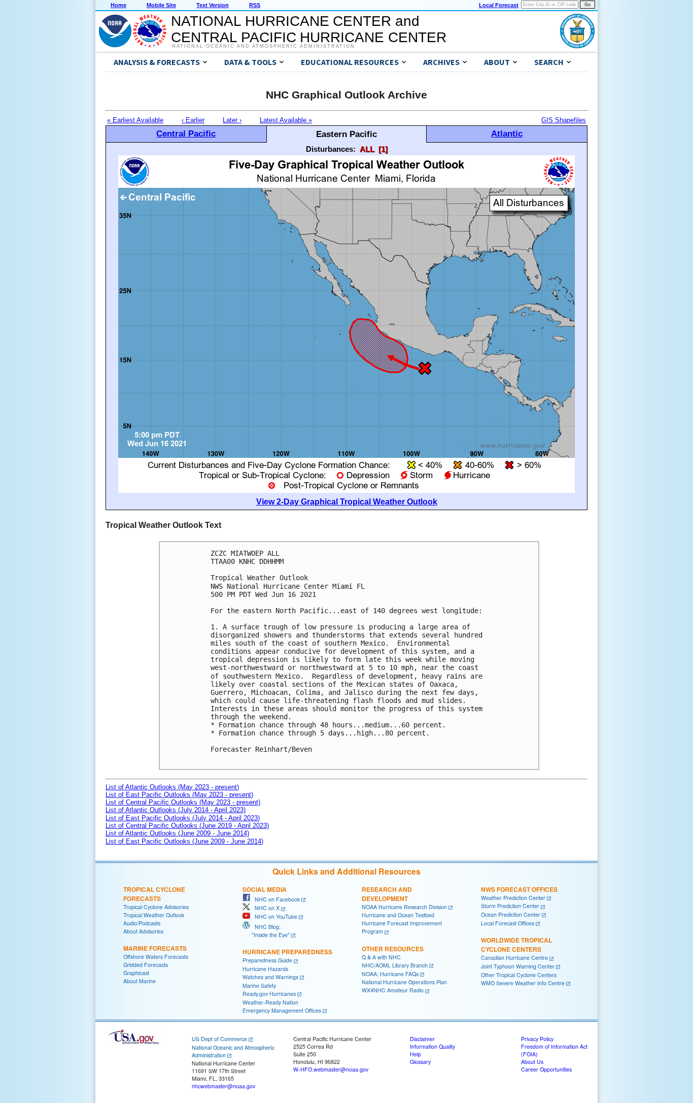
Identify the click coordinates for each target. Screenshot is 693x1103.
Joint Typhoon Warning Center (518, 966)
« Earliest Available (135, 120)
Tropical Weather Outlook (153, 915)
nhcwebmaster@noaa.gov (223, 1086)
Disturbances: (331, 149)
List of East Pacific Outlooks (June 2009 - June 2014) (184, 841)
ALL (367, 149)
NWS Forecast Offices (519, 889)
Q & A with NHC (381, 957)
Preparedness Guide (267, 960)
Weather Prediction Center (513, 897)
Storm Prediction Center (510, 906)
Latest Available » (286, 120)
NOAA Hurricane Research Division (404, 907)
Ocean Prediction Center (510, 914)
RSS (254, 5)
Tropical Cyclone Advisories (156, 907)
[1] (383, 149)
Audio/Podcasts (141, 923)
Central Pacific (186, 133)
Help (415, 1054)
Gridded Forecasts (145, 964)
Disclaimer (422, 1039)
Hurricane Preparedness (287, 951)
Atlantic (507, 133)
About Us (532, 1061)
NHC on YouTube (273, 916)
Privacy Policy (537, 1039)
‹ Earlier (193, 120)
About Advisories (143, 931)
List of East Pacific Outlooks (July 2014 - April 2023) (183, 818)
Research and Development (387, 894)
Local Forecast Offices (507, 923)
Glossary (420, 1061)
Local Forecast (498, 5)
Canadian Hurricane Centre (514, 957)
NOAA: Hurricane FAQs (390, 974)
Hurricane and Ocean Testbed (398, 915)
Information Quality (432, 1046)
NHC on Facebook (275, 899)
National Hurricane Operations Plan (404, 982)
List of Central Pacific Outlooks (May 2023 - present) (183, 802)
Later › (232, 120)
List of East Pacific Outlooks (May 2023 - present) (179, 794)
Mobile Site (161, 5)
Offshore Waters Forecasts (155, 956)
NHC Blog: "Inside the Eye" (266, 931)
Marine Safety (259, 985)
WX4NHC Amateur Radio (393, 990)
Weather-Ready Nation (270, 1002)
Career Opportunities (546, 1069)
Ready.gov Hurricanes (269, 993)
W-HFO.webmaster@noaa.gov (330, 1069)
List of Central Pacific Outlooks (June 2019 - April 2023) (187, 825)
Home (118, 5)
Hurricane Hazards (265, 969)
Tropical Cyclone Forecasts (154, 894)
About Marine (139, 981)
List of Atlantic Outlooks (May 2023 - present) (172, 787)
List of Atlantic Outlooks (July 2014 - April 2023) (176, 810)
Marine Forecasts (155, 948)
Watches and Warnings (270, 977)
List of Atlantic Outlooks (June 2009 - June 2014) (177, 833)
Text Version (212, 5)
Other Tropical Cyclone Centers (519, 975)
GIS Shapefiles (563, 120)
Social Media (264, 889)
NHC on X (265, 908)
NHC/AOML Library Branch (395, 965)
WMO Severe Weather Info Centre (523, 983)
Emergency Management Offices (281, 1010)
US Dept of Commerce (219, 1039)
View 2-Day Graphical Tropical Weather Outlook (346, 501)
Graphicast (136, 973)
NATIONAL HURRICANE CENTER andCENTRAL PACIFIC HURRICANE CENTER (308, 29)
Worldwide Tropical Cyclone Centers (516, 944)
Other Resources (393, 948)
